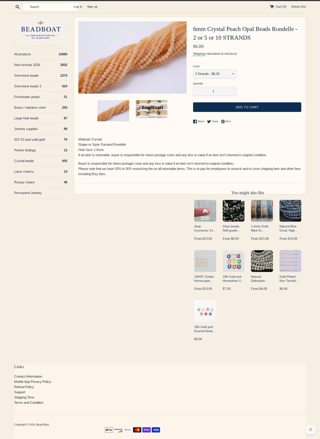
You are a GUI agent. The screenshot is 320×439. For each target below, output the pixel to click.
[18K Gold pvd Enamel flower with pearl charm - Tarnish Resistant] (205, 311)
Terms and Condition (28, 402)
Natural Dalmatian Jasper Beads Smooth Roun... (262, 279)
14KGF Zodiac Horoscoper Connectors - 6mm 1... (204, 279)
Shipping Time (24, 397)
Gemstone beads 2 (40, 86)
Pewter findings (40, 150)
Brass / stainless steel (40, 107)
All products (40, 54)
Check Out (298, 6)
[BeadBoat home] (41, 30)
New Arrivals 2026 (40, 65)
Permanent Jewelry (28, 193)
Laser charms (40, 171)
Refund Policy (24, 387)
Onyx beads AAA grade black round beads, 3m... (231, 229)
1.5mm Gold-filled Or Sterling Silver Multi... (260, 229)
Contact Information (28, 376)
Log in (78, 6)
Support (19, 392)
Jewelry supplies (40, 129)
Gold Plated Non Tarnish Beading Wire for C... (289, 279)
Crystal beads (40, 161)
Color (196, 66)
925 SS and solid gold (40, 139)
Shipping (199, 53)
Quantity (198, 83)
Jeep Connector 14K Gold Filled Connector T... (204, 229)
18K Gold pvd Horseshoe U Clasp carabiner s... (233, 279)
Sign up (92, 6)
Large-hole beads (40, 118)
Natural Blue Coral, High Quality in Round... (288, 229)
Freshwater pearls (40, 97)
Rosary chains (40, 182)
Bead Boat (42, 424)
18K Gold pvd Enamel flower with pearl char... (204, 329)
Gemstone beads (40, 75)
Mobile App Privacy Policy (32, 381)
